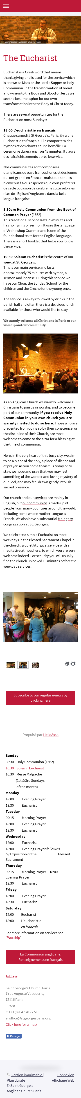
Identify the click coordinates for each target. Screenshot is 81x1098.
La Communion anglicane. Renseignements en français (40, 957)
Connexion (65, 1074)
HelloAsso (50, 734)
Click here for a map (21, 1024)
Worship (13, 937)
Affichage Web (63, 1080)
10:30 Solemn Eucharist (25, 768)
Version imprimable (27, 1074)
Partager (15, 1036)
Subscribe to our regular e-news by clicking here (41, 698)
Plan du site (16, 1080)
